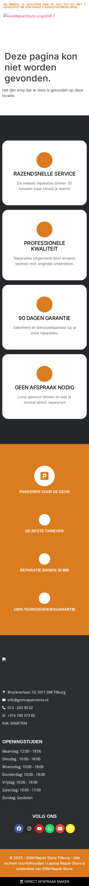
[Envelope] (60, 828)
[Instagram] (29, 828)
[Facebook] (19, 828)
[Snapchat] (70, 828)
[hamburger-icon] (80, 25)
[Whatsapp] (49, 828)
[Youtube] (39, 828)
